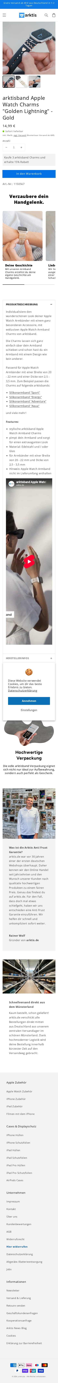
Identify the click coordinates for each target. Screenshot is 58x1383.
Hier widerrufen (17, 1246)
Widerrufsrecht (15, 1239)
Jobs (9, 1269)
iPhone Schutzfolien (18, 1142)
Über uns (11, 1216)
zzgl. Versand (20, 135)
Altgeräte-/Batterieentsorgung (24, 1261)
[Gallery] (29, 55)
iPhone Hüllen (14, 1135)
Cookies (11, 1335)
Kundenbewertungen (18, 1224)
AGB (9, 1231)
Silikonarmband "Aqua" (24, 406)
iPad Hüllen (13, 1150)
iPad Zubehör (14, 1106)
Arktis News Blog (16, 1328)
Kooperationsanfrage (19, 1320)
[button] (4, 15)
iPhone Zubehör (16, 1099)
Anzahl (6, 140)
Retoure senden (15, 1305)
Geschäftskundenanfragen (22, 1313)
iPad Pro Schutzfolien (19, 1172)
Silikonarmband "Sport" (24, 392)
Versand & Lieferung (18, 1298)
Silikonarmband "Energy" (25, 397)
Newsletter (12, 1290)
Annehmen (29, 701)
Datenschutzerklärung (22, 690)
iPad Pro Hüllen (15, 1165)
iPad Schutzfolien (16, 1157)
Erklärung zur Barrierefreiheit (24, 1343)
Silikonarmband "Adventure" (27, 401)
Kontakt (11, 1209)
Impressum (13, 1201)
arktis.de (21, 1377)
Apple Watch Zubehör (19, 1091)
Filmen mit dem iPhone (20, 1113)
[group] (23, 246)
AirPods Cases (14, 1180)
